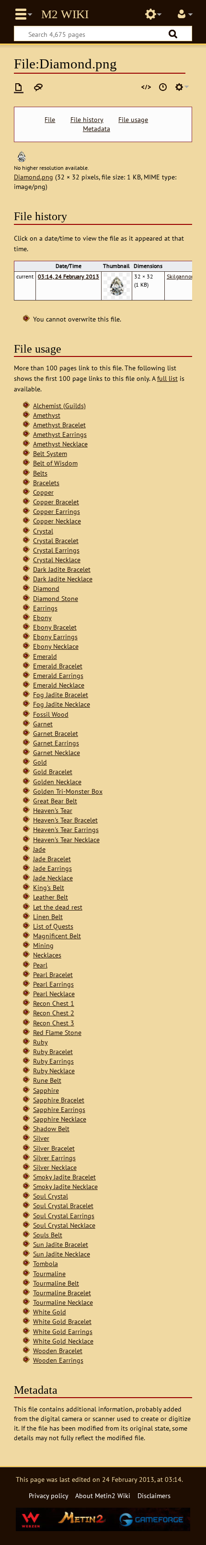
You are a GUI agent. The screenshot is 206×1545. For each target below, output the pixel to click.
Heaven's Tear (52, 810)
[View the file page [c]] (18, 87)
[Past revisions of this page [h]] (163, 87)
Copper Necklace (57, 520)
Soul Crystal (50, 1195)
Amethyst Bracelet (59, 424)
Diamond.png (33, 176)
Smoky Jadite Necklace (65, 1186)
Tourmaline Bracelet (62, 1292)
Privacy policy (49, 1495)
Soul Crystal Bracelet (63, 1205)
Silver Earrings (54, 1157)
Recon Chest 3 (53, 1022)
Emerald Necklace (58, 684)
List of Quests (53, 926)
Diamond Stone (55, 598)
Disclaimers (154, 1495)
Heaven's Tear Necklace (66, 839)
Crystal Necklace (56, 559)
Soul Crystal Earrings (63, 1215)
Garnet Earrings (56, 742)
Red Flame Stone (57, 1032)
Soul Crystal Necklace (64, 1225)
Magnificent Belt (57, 935)
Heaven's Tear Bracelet (65, 819)
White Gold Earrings (62, 1331)
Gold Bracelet (52, 771)
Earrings (45, 607)
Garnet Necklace (56, 752)
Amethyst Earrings (60, 434)
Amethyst (46, 415)
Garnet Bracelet (55, 733)
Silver (41, 1138)
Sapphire (46, 1090)
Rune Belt (47, 1080)
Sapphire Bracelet (58, 1099)
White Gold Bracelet (62, 1321)
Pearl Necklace (54, 993)
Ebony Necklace (56, 646)
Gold (40, 762)
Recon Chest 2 (53, 1012)
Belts (40, 473)
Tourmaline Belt (56, 1283)
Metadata (96, 128)
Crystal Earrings (56, 550)
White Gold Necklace (63, 1340)
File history (86, 119)
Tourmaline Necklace (63, 1302)
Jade (39, 849)
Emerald (45, 656)
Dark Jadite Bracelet (62, 569)
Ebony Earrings (55, 636)
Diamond (46, 588)
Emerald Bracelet (57, 665)
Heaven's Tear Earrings (66, 829)
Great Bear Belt (55, 800)
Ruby (40, 1041)
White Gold (49, 1311)
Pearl (40, 964)
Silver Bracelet (54, 1148)
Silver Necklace (55, 1167)
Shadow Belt (51, 1128)
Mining (43, 945)
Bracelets (46, 482)
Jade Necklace (53, 877)
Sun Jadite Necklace (61, 1253)
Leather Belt (50, 896)
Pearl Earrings (53, 984)
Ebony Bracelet (55, 627)
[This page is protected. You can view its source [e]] (146, 87)
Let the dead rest (57, 906)
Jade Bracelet (52, 858)
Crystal (43, 530)
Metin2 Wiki (65, 14)
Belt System (50, 453)
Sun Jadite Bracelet (60, 1244)
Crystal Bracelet (56, 540)
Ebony (42, 617)
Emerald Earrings (58, 675)
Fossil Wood (51, 714)
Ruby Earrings (53, 1061)
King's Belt (48, 887)
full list (167, 378)
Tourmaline (49, 1273)
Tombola (45, 1263)
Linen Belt (48, 916)
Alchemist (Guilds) (59, 405)
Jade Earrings (52, 868)
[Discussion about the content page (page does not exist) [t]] (38, 87)
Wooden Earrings (58, 1360)
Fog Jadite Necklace (61, 704)
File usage (133, 119)
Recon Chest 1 (53, 1003)
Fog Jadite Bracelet (60, 694)
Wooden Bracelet (57, 1350)
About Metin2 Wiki (102, 1495)
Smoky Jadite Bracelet (64, 1176)
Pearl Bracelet (53, 974)
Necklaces (47, 954)
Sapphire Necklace (59, 1118)
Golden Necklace (57, 781)
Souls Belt (47, 1234)
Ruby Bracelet (53, 1051)
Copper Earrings (56, 511)
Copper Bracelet (56, 501)
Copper (43, 492)
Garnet (43, 723)
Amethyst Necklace (60, 443)
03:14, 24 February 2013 (68, 276)
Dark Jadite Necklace (62, 578)
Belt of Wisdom (55, 462)
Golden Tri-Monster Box (68, 791)
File (50, 119)
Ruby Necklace (54, 1070)
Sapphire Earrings (59, 1109)
